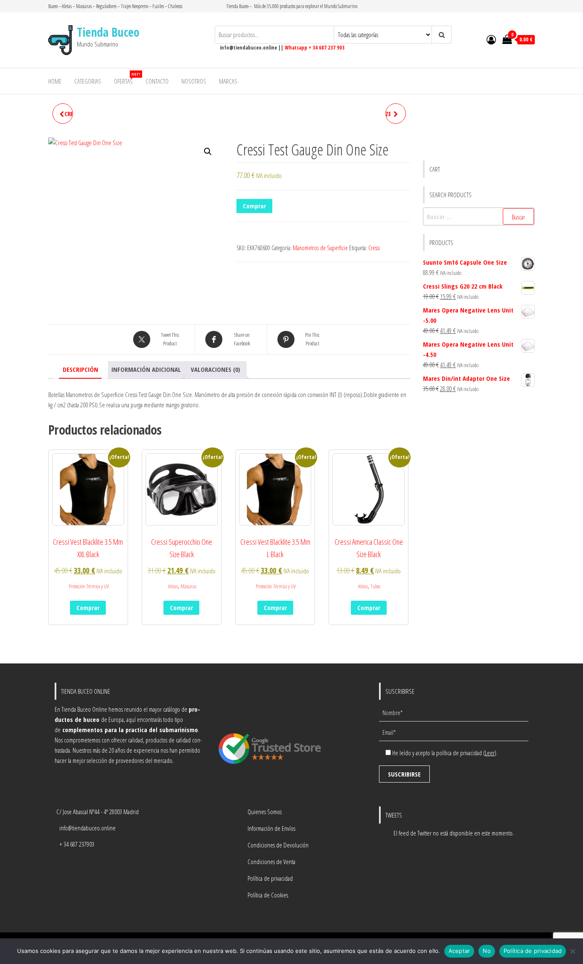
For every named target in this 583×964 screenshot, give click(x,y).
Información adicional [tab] (146, 369)
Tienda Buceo (108, 32)
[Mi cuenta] (491, 39)
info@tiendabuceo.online (87, 828)
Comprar (254, 206)
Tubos (375, 586)
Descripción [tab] (80, 369)
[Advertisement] (479, 445)
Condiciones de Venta (271, 861)
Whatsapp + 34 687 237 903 (314, 47)
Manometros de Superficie (320, 248)
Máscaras (188, 586)
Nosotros (193, 81)
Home (54, 81)
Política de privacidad (270, 878)
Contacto (157, 81)
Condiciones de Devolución (278, 845)
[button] (208, 151)
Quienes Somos (265, 811)
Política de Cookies (268, 895)
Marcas (228, 81)
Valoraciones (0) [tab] (215, 369)
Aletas (173, 586)
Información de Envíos (271, 828)
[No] (572, 951)
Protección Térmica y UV (89, 586)
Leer (490, 752)
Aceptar (459, 950)
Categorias (87, 81)
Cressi (374, 248)
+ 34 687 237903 (76, 844)
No (487, 950)
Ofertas (126, 78)
